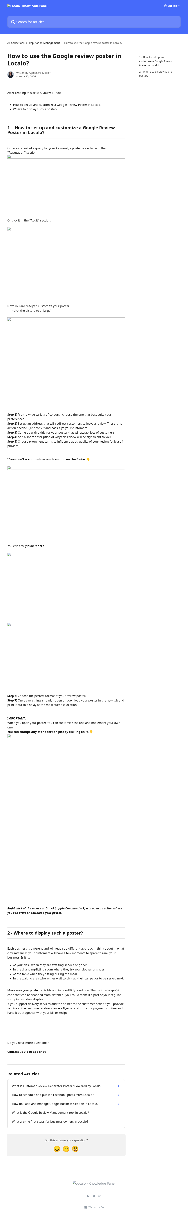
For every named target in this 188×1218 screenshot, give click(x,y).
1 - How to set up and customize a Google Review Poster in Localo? (156, 61)
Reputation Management (44, 43)
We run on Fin (96, 1207)
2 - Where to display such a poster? (156, 73)
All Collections (16, 43)
